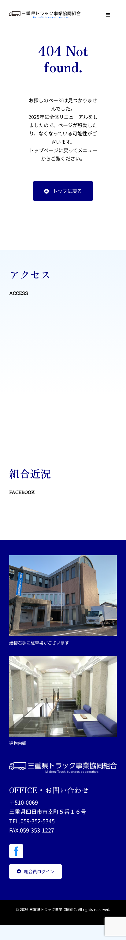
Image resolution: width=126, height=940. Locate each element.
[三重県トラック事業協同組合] (45, 13)
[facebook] (16, 851)
